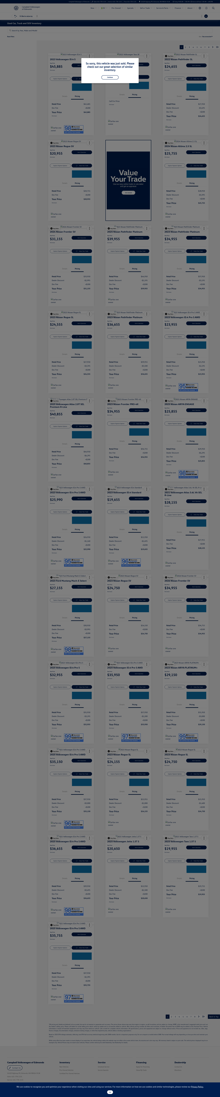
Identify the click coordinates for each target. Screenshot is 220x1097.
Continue (110, 77)
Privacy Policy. (197, 1086)
